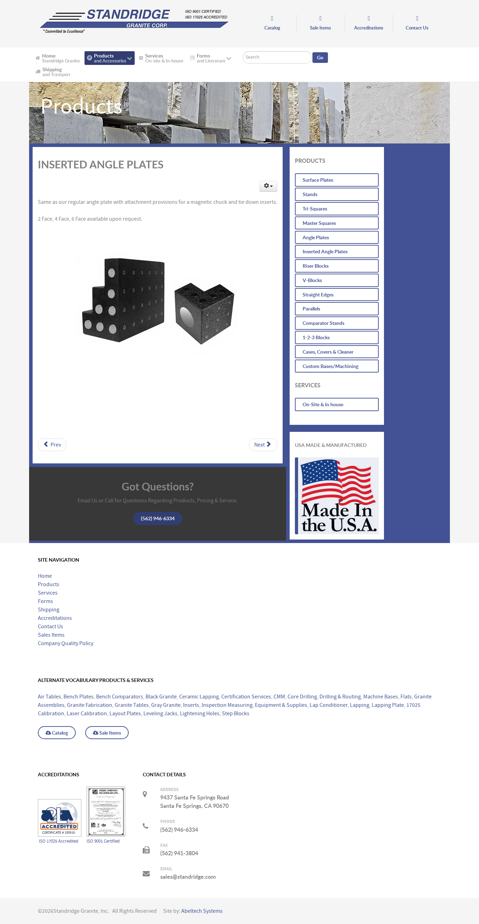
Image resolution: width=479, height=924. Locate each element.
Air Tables (49, 697)
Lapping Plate (388, 705)
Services (48, 593)
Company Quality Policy (65, 643)
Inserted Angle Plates (325, 251)
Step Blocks (235, 713)
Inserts (191, 705)
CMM (279, 697)
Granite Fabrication (89, 705)
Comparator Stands (323, 323)
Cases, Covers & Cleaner (328, 352)
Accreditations (55, 618)
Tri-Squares (315, 209)
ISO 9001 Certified (103, 841)
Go (320, 57)
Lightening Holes (200, 713)
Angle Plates (316, 237)
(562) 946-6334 (158, 518)
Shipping (48, 610)
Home (45, 576)
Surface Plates (318, 180)
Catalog (59, 733)
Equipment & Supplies (281, 705)
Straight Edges (318, 294)
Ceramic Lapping (199, 697)
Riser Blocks (316, 266)
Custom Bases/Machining (330, 366)
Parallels (311, 309)
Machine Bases (380, 697)
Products (48, 584)
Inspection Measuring (227, 705)
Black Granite (161, 697)
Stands (310, 194)
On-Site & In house (323, 404)
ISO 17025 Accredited (59, 841)
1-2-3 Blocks (316, 337)
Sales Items (51, 635)
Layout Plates (125, 713)
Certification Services (246, 697)
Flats (406, 697)
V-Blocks (312, 280)
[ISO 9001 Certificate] (106, 791)
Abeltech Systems (202, 911)
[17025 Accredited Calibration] (59, 791)
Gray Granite (166, 705)
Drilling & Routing (340, 697)
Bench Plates (78, 697)
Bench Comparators (119, 697)
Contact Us (50, 626)
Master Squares (319, 223)
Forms (45, 601)
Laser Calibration (87, 713)
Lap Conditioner (329, 705)
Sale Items (109, 733)
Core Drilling (302, 697)
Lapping (359, 705)
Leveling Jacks (160, 713)
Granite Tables (132, 705)
